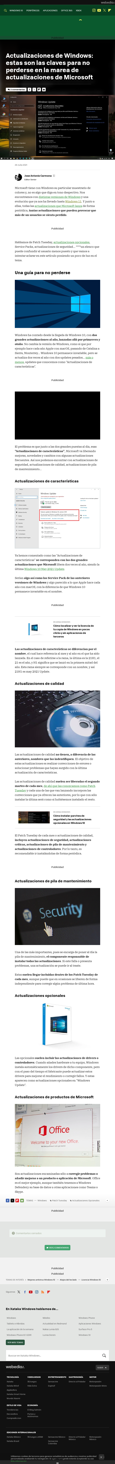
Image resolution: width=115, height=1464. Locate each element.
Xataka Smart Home (16, 1394)
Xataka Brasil (13, 1441)
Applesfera (12, 1389)
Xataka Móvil (13, 1385)
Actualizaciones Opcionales (86, 1200)
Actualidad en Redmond (55, 1323)
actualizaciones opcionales (71, 242)
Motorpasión (95, 1381)
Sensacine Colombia (53, 1442)
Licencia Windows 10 (91, 1279)
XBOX (78, 10)
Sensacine (53, 1381)
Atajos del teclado (68, 1279)
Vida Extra (32, 1385)
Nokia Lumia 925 (51, 1329)
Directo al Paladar (77, 1381)
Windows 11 (73, 201)
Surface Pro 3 (85, 1329)
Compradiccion (14, 1418)
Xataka (10, 1381)
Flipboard (109, 10)
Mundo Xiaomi (13, 1398)
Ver (59, 1247)
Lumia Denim (49, 1334)
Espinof (51, 1385)
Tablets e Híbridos (16, 1323)
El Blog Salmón (34, 1409)
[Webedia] (108, 2)
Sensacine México (56, 1436)
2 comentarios (17, 89)
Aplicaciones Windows (90, 1323)
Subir (100, 1367)
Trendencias (12, 1409)
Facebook (29, 89)
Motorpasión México (95, 1438)
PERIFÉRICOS (32, 10)
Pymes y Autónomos (32, 1415)
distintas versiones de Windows (60, 197)
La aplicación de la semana (20, 1329)
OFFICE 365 (66, 10)
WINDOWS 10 (16, 10)
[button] (40, 175)
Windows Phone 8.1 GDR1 (19, 1334)
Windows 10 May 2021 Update (44, 569)
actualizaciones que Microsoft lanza (58, 206)
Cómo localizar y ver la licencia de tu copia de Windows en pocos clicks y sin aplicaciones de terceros (73, 631)
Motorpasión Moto (98, 1385)
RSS (42, 1291)
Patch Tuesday (59, 1200)
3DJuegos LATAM (35, 1436)
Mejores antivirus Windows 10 (42, 1279)
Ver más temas (15, 1342)
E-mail (44, 89)
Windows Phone (87, 1317)
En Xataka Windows (61, 622)
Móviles (46, 1317)
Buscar (104, 1355)
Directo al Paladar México (77, 1438)
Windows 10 (84, 1334)
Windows (42, 1200)
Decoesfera (12, 1413)
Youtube (99, 10)
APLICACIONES (50, 10)
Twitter (104, 10)
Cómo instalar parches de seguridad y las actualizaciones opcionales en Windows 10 (72, 819)
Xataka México (14, 1436)
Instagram (94, 10)
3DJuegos (32, 1381)
